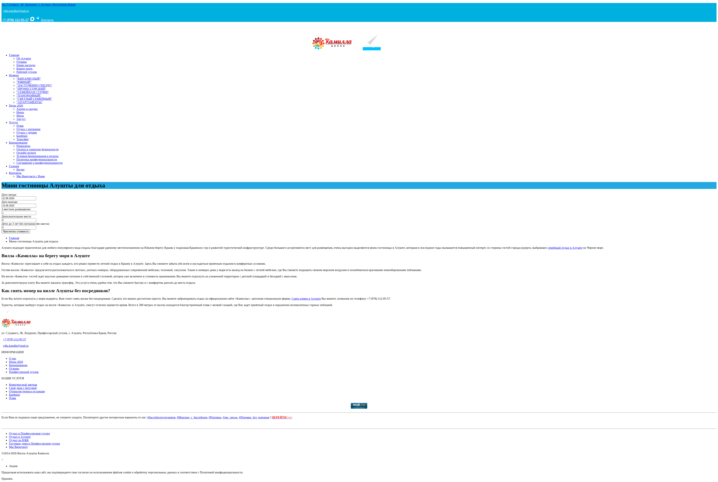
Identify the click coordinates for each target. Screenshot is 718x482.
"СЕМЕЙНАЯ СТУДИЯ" (32, 92)
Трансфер (22, 139)
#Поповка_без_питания (254, 417)
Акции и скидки (27, 109)
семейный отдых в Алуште (565, 247)
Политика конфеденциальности (36, 159)
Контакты (47, 20)
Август (21, 119)
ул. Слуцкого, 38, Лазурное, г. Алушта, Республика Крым (39, 4)
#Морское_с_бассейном (192, 417)
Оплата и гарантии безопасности (37, 149)
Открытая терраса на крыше (27, 391)
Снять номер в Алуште (306, 298)
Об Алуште (23, 58)
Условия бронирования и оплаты (37, 156)
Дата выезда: (9, 201)
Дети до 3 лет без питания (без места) (25, 223)
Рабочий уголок (26, 72)
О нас (12, 358)
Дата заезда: (9, 194)
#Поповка (215, 417)
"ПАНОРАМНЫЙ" (28, 95)
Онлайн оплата (26, 152)
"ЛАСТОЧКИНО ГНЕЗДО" (34, 85)
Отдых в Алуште (20, 436)
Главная (14, 55)
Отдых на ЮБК (19, 440)
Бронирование (18, 142)
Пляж (20, 125)
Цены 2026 (16, 105)
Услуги (13, 122)
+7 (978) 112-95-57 (15, 20)
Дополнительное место (16, 216)
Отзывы (21, 61)
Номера (14, 75)
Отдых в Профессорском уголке (29, 433)
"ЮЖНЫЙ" (24, 82)
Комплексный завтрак (23, 384)
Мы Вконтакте (18, 447)
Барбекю (21, 135)
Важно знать (24, 68)
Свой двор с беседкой (23, 388)
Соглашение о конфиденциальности (39, 162)
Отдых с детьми (26, 132)
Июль (20, 115)
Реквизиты (23, 146)
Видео (20, 169)
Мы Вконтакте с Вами (30, 176)
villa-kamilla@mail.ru (16, 11)
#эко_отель (230, 417)
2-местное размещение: (16, 209)
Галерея (14, 166)
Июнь (20, 112)
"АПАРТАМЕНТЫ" (29, 102)
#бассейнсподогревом (161, 417)
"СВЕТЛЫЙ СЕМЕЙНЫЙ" (34, 98)
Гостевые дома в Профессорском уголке (34, 443)
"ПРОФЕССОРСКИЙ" (31, 88)
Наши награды (25, 65)
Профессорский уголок (24, 372)
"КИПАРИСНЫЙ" (28, 78)
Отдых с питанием (28, 129)
